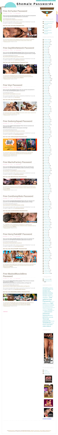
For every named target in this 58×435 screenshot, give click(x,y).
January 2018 (46, 129)
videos (48, 326)
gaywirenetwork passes (6, 76)
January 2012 (46, 240)
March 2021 (46, 93)
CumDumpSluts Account (8, 224)
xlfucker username (24, 40)
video (44, 326)
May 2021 (46, 90)
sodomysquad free (30, 152)
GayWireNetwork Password (14, 76)
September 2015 (47, 173)
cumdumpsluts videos (31, 225)
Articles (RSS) (24, 431)
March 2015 (46, 183)
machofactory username (22, 187)
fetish (48, 297)
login (51, 303)
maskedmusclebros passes (7, 303)
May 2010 (46, 265)
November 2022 (47, 60)
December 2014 (47, 188)
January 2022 (46, 77)
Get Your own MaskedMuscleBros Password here (16, 291)
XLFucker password (18, 23)
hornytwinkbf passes (32, 264)
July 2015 (46, 176)
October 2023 (46, 42)
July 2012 (46, 230)
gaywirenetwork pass (28, 75)
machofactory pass (26, 186)
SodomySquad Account (23, 152)
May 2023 (46, 51)
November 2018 (47, 121)
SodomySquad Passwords (27, 153)
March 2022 (46, 73)
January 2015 (46, 186)
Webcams (39, 0)
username (50, 324)
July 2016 (46, 157)
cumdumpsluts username (23, 225)
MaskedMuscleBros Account (14, 302)
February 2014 (47, 201)
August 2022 (46, 65)
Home (54, 0)
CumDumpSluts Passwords (15, 225)
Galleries (44, 0)
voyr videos (18, 113)
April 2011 (46, 248)
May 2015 (46, 180)
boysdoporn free (49, 289)
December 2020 (47, 96)
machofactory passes (32, 186)
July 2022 (46, 67)
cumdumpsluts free (16, 224)
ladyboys (48, 303)
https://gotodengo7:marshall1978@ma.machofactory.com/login (14, 170)
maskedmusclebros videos (16, 304)
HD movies (52, 301)
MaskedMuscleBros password (20, 289)
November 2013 (47, 204)
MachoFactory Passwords (15, 187)
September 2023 (47, 44)
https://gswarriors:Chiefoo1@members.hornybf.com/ (12, 242)
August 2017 (46, 137)
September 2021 (47, 83)
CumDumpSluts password (19, 208)
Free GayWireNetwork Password (18, 48)
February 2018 (47, 127)
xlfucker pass (32, 39)
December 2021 (47, 78)
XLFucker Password (11, 40)
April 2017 (46, 142)
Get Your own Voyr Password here (12, 99)
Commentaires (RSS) (30, 431)
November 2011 (47, 243)
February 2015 (47, 185)
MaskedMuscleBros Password (15, 303)
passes (50, 312)
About (49, 0)
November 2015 (47, 170)
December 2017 (47, 131)
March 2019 (46, 116)
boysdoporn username (47, 294)
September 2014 (47, 191)
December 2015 (47, 168)
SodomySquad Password (19, 153)
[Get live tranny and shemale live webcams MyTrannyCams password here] (48, 406)
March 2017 (46, 144)
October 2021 (46, 82)
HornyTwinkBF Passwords (15, 265)
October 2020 (46, 100)
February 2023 (47, 55)
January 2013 (46, 221)
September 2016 (47, 154)
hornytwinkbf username (23, 265)
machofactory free (20, 186)
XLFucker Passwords (17, 40)
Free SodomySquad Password (17, 121)
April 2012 (46, 235)
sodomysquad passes (12, 153)
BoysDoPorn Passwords (48, 293)
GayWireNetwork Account (14, 75)
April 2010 (46, 266)
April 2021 (46, 91)
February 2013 (47, 219)
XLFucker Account (23, 39)
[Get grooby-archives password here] (47, 382)
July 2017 (46, 139)
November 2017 (47, 132)
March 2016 (46, 163)
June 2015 (46, 178)
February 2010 (47, 270)
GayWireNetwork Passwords (23, 76)
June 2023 (46, 49)
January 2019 (46, 118)
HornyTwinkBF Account (13, 264)
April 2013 (46, 216)
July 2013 (46, 211)
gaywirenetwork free (21, 75)
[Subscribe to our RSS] (47, 15)
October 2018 (46, 122)
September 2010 (47, 258)
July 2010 (46, 261)
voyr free (25, 112)
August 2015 (46, 175)
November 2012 (47, 224)
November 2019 (47, 109)
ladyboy (45, 303)
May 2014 (46, 196)
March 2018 (46, 126)
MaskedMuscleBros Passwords (25, 303)
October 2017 (46, 134)
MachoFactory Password (6, 187)
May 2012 (46, 234)
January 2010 (46, 271)
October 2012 (46, 225)
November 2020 (47, 98)
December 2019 (47, 108)
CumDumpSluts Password (7, 225)
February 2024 (47, 39)
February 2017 (47, 145)
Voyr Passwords (8, 113)
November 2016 (47, 150)
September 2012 (47, 227)
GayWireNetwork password (19, 59)
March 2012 (46, 237)
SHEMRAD (17, 39)
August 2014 (46, 193)
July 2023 (46, 47)
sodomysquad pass (6, 153)
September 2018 (47, 124)
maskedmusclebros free (22, 302)
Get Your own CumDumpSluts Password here (15, 210)
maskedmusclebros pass (30, 302)
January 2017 (46, 147)
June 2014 (46, 194)
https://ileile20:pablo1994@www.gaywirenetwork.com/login (13, 56)
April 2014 (46, 198)
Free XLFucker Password (15, 11)
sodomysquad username (6, 154)
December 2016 (47, 149)
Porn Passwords (37, 430)
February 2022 (47, 75)
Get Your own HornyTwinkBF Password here (15, 248)
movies (50, 310)
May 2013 (46, 214)
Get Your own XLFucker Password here (13, 25)
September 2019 (47, 111)
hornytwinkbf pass (26, 264)
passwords (46, 315)
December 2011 (47, 242)
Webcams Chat (47, 373)
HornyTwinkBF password (19, 246)
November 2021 (47, 80)
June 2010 (46, 263)
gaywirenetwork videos (9, 77)
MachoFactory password (19, 174)
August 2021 (46, 85)
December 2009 (47, 273)
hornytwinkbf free (20, 264)
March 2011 (46, 250)
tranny (44, 324)
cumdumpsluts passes (28, 224)
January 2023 (46, 57)
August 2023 (46, 46)
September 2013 (47, 207)
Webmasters (32, 430)
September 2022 (47, 64)
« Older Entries (5, 311)
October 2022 (46, 62)
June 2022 (46, 69)
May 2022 (46, 70)
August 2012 (46, 229)
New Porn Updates (42, 430)
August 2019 (46, 113)
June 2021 (46, 88)
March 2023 (46, 54)
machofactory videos (30, 187)
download (45, 297)
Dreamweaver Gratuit (39, 431)
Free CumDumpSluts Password (18, 196)
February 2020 (47, 106)
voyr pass (28, 112)
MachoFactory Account (13, 186)
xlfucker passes (5, 40)
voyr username (13, 113)
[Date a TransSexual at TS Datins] (48, 416)
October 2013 (46, 206)
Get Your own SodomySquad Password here (15, 136)
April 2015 (46, 181)
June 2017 (46, 140)
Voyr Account (22, 112)
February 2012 (47, 239)
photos (51, 315)
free (50, 297)
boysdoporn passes (47, 291)
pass (45, 312)
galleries (46, 299)
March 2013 (46, 217)
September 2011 (47, 247)
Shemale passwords (13, 39)
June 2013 (46, 212)
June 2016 (46, 158)
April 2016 (46, 162)
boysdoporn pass (46, 290)
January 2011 (46, 252)
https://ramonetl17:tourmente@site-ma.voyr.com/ (12, 93)
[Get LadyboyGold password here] (48, 398)
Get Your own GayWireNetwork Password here (15, 62)
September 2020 (47, 101)
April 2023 (46, 52)
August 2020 (46, 103)
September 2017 (47, 136)
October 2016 (46, 152)
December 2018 (47, 119)
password (46, 313)
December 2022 (47, 59)
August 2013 (46, 209)
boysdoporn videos (47, 296)
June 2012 (46, 232)
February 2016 (47, 165)
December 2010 (47, 253)
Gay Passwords (7, 39)
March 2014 (46, 199)
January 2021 (46, 95)
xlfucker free (28, 39)
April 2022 (46, 72)
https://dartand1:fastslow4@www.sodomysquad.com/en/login (14, 130)
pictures (45, 317)
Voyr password (17, 97)
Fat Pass (45, 370)
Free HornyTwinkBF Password (17, 234)
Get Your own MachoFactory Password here (15, 176)
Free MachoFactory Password (17, 162)
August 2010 (46, 260)
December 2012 (47, 222)
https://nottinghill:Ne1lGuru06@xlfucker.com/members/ (13, 19)
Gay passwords (47, 279)
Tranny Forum (46, 371)
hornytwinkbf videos (30, 265)
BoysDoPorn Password (47, 292)
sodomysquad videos (14, 154)
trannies (52, 323)
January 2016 (46, 167)
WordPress (48, 431)
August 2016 (46, 155)
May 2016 (46, 160)
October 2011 (46, 245)
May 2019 (46, 114)
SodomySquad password (19, 134)
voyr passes (32, 112)
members (45, 310)
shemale (50, 317)
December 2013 (47, 203)
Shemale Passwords (35, 3)
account (45, 288)
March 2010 (46, 268)
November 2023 (47, 41)
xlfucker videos (29, 40)
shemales (52, 321)
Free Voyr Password (12, 85)
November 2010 (47, 255)
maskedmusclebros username (7, 304)
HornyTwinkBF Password (7, 265)
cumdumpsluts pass (22, 224)
